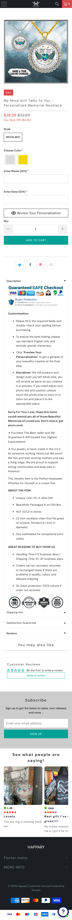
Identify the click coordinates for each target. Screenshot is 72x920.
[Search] (57, 4)
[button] (36, 150)
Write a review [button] (36, 675)
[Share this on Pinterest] (40, 265)
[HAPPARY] (36, 4)
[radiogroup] (36, 159)
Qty (6, 221)
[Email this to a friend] (51, 265)
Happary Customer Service (34, 886)
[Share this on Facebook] (30, 265)
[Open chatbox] (63, 911)
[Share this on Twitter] (19, 265)
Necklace (13, 137)
